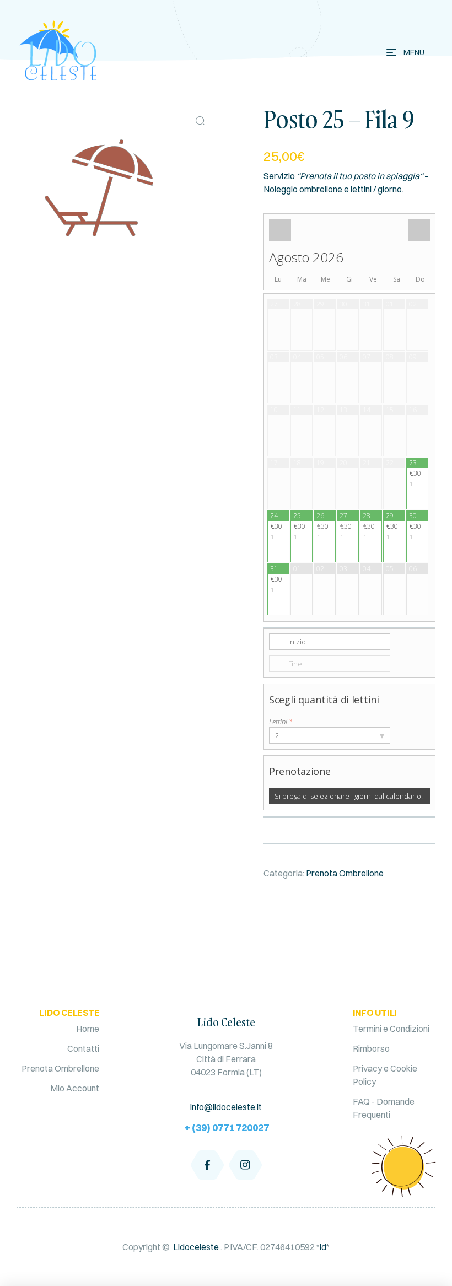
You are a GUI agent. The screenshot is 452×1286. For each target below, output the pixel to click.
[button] (200, 121)
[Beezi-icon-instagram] (245, 1165)
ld (323, 1246)
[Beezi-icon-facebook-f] (207, 1165)
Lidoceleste (196, 1246)
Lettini (281, 722)
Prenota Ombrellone (345, 873)
